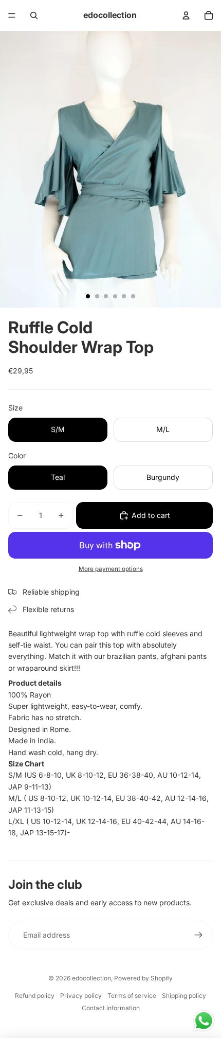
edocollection (91, 978)
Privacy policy (81, 995)
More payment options (111, 568)
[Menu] (12, 15)
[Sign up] (198, 935)
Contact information (111, 1008)
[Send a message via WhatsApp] (204, 1021)
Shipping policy (184, 995)
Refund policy (34, 995)
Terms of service (131, 995)
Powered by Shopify (143, 978)
